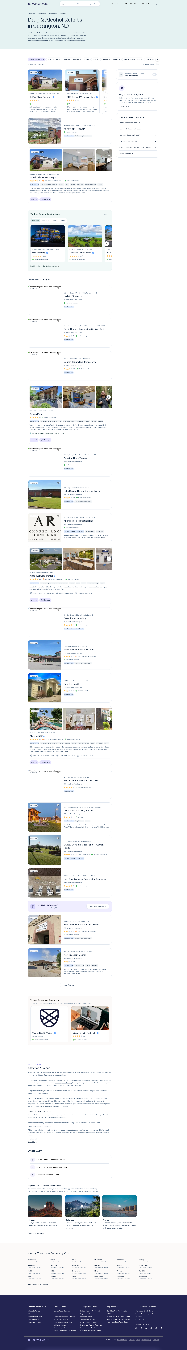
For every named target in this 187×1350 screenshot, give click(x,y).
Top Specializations (88, 1307)
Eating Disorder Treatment (90, 1311)
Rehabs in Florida (34, 1311)
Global (63, 220)
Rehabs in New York (35, 1317)
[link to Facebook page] (161, 1328)
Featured (35, 220)
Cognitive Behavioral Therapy (64, 1317)
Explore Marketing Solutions (145, 1314)
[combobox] (80, 3)
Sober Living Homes (61, 1319)
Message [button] (46, 199)
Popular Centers (60, 1307)
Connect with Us (142, 1324)
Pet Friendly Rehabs (61, 1328)
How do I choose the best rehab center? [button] (135, 147)
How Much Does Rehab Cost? (118, 1322)
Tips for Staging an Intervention (118, 1319)
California (45, 220)
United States (42, 13)
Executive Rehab (86, 1317)
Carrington (45, 279)
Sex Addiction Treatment (89, 1328)
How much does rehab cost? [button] (130, 129)
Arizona (32, 1220)
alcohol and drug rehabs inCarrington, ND (44, 35)
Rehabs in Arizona (34, 1322)
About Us (138, 1317)
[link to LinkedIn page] (141, 1328)
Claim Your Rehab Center (144, 1311)
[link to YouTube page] (146, 1328)
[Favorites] (157, 4)
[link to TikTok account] (151, 1328)
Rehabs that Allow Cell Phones (65, 1331)
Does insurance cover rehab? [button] (130, 123)
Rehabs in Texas (33, 1319)
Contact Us (139, 1319)
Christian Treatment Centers (90, 1331)
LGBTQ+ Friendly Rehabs (63, 1322)
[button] (42, 64)
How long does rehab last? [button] (129, 135)
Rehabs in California (35, 1314)
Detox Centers (59, 1314)
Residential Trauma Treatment (91, 1325)
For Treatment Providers (145, 1307)
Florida (55, 220)
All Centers (31, 13)
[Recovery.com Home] (38, 4)
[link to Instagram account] (156, 1328)
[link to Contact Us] (136, 1328)
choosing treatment (63, 1083)
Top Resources (113, 1307)
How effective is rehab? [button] (128, 141)
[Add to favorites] (58, 120)
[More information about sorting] (158, 64)
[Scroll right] (157, 59)
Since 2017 (147, 98)
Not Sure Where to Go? (37, 1307)
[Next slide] (105, 91)
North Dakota (52, 13)
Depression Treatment (88, 1314)
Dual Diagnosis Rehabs (88, 1322)
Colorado (70, 1220)
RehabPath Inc (122, 1340)
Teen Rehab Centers (87, 1319)
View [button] (33, 199)
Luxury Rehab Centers (62, 1311)
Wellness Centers (60, 1325)
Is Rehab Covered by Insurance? (118, 1316)
